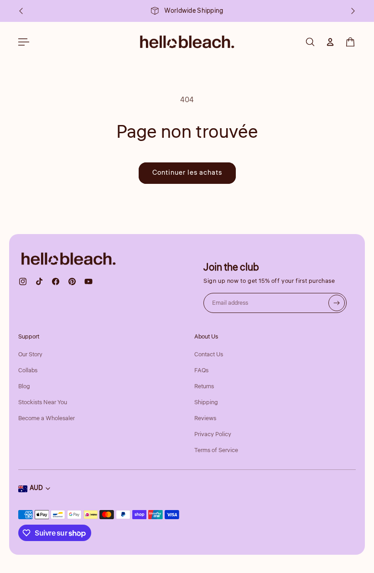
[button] (350, 42)
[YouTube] (88, 281)
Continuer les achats (187, 172)
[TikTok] (39, 281)
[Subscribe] (336, 303)
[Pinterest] (72, 281)
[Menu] (24, 42)
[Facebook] (55, 281)
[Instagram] (22, 281)
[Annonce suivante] (353, 11)
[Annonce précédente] (21, 11)
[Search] (310, 42)
